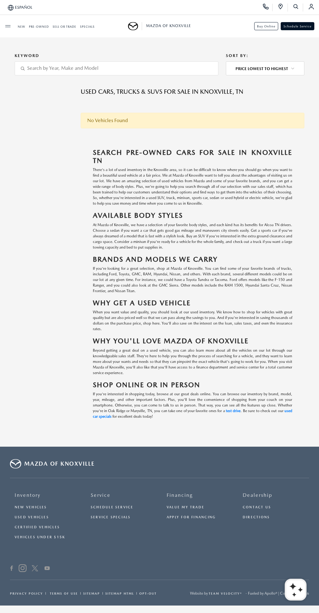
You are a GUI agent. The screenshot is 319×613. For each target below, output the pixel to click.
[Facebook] (12, 569)
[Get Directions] (283, 7)
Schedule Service (297, 26)
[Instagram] (22, 569)
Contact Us (257, 507)
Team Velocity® (225, 593)
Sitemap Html (119, 593)
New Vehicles (31, 507)
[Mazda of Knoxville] (135, 26)
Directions (256, 517)
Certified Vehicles (37, 527)
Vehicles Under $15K (40, 537)
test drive (233, 411)
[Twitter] (35, 569)
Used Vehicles (32, 517)
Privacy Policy (26, 593)
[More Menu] (8, 26)
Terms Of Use (63, 593)
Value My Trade (185, 507)
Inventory (27, 495)
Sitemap (91, 593)
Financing (180, 495)
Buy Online (266, 26)
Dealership (257, 495)
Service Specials (111, 517)
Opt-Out (148, 593)
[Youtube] (47, 569)
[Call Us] (268, 7)
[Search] (298, 7)
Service (101, 495)
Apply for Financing (191, 517)
